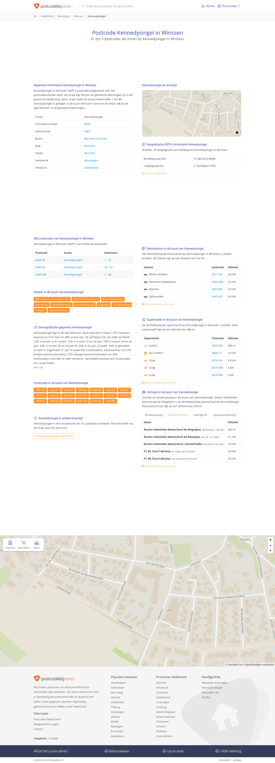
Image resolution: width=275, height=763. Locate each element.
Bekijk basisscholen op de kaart (158, 466)
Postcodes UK (210, 692)
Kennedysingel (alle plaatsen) (53, 436)
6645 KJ (40, 401)
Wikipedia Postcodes (214, 682)
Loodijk (53, 738)
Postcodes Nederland (47, 719)
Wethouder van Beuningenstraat (52, 299)
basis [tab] (178, 415)
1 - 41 (107, 260)
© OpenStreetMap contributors (258, 664)
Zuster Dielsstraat (58, 310)
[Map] (191, 113)
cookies (237, 760)
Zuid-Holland (164, 736)
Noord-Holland (165, 717)
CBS (41, 367)
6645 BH (68, 395)
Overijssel (162, 721)
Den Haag (117, 692)
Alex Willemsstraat (61, 304)
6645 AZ (54, 401)
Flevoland (162, 687)
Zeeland (161, 731)
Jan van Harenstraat (112, 299)
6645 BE (110, 395)
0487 (87, 131)
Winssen (89, 146)
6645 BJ (124, 390)
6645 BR (110, 390)
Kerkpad (40, 310)
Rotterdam (117, 687)
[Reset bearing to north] (270, 550)
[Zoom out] (270, 545)
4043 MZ (217, 296)
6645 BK (40, 390)
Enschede (117, 731)
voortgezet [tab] (200, 415)
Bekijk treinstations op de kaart (158, 304)
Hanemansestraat (84, 304)
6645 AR (96, 401)
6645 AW (40, 274)
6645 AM (82, 401)
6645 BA (96, 395)
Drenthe (161, 682)
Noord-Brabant (165, 712)
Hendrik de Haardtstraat (85, 299)
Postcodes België (212, 687)
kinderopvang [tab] (153, 415)
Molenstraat (41, 304)
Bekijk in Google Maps (155, 173)
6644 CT (217, 353)
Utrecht (115, 697)
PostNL (206, 697)
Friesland (162, 692)
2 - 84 (107, 274)
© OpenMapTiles (234, 664)
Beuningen (91, 160)
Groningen (117, 712)
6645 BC (40, 395)
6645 (87, 124)
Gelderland (91, 167)
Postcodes (229, 6)
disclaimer (224, 760)
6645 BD (110, 401)
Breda (114, 721)
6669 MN (217, 282)
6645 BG (124, 395)
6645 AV (40, 267)
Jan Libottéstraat (121, 304)
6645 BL (54, 390)
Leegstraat (103, 304)
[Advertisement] (137, 58)
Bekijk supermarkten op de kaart (159, 382)
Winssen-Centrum (95, 138)
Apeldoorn (117, 736)
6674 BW (217, 367)
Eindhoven (117, 702)
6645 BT (54, 395)
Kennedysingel (73, 260)
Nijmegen (117, 726)
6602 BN (217, 289)
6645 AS (68, 401)
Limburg (161, 707)
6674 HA (217, 360)
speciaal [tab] (224, 415)
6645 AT (40, 260)
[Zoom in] (270, 540)
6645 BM (96, 390)
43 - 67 (108, 267)
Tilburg (115, 707)
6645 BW (82, 395)
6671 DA (217, 274)
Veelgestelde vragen (46, 724)
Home (210, 6)
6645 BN (68, 390)
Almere (115, 717)
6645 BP (82, 390)
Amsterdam (118, 682)
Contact (38, 729)
